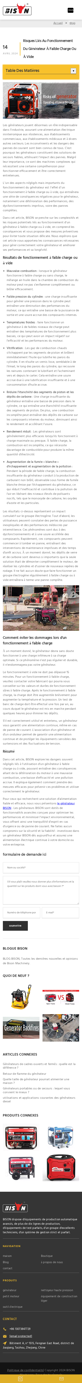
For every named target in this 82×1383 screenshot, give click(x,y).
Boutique (47, 1256)
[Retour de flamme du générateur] (21, 1028)
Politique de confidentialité (25, 1370)
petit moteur (11, 1296)
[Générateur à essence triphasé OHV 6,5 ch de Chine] (21, 1137)
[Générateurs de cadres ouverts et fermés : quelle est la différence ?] (61, 997)
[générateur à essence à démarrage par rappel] (21, 1167)
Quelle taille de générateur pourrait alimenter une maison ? (36, 1081)
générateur (9, 1290)
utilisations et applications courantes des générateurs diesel (39, 1100)
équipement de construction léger (59, 1298)
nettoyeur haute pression (57, 1290)
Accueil (58, 23)
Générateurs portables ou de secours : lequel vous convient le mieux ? (36, 1090)
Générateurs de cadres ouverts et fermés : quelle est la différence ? (39, 1066)
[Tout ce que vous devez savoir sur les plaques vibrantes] (21, 997)
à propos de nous (52, 1262)
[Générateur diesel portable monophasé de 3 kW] (61, 1137)
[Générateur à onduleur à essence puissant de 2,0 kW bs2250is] (61, 1167)
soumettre (15, 926)
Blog (72, 23)
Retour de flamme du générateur (24, 1074)
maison (7, 1256)
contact (7, 1268)
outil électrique (13, 1307)
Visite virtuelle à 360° (71, 10)
